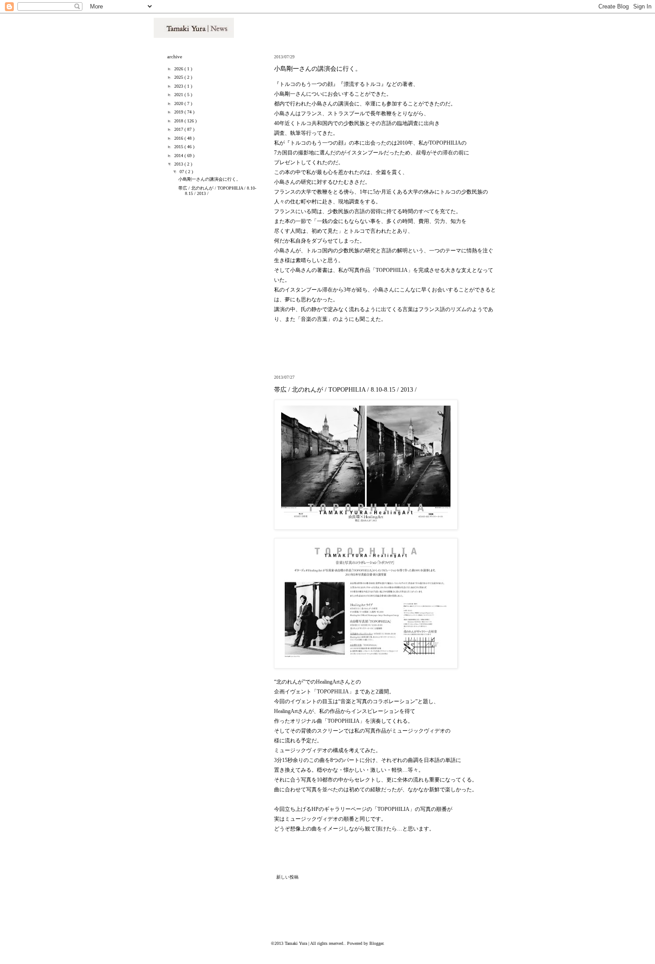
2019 (179, 111)
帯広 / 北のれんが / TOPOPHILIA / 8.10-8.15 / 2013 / (345, 389)
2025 (179, 77)
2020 (179, 103)
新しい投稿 (287, 877)
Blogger (376, 943)
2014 (179, 155)
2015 (179, 146)
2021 (179, 94)
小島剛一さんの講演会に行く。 (317, 68)
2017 (179, 129)
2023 (179, 86)
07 (182, 171)
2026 (179, 68)
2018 (179, 120)
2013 (179, 164)
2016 (179, 138)
